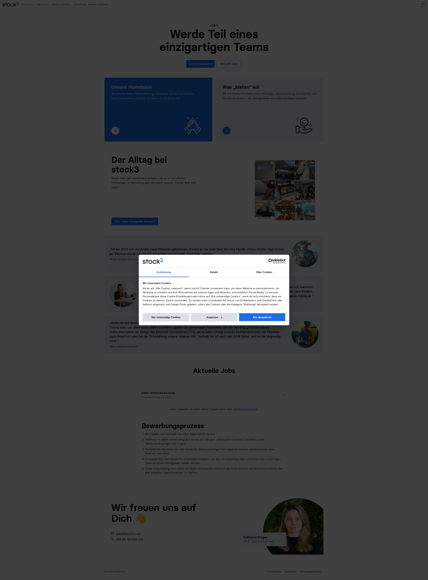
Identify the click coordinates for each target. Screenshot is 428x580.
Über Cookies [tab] (264, 272)
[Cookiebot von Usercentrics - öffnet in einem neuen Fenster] (271, 261)
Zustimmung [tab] (163, 272)
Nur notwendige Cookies (165, 317)
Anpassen (212, 317)
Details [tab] (214, 272)
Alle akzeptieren (262, 317)
